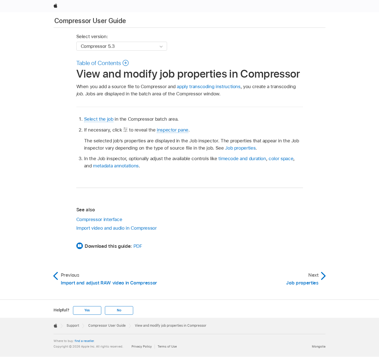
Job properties (240, 148)
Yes (87, 310)
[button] (102, 62)
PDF (137, 246)
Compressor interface (99, 219)
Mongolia (318, 346)
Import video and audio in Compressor (116, 228)
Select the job (98, 119)
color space (281, 158)
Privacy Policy (142, 346)
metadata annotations (116, 165)
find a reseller (84, 341)
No (119, 310)
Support (73, 326)
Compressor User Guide (90, 21)
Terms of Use (167, 346)
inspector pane (172, 130)
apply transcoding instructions (208, 86)
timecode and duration (242, 158)
